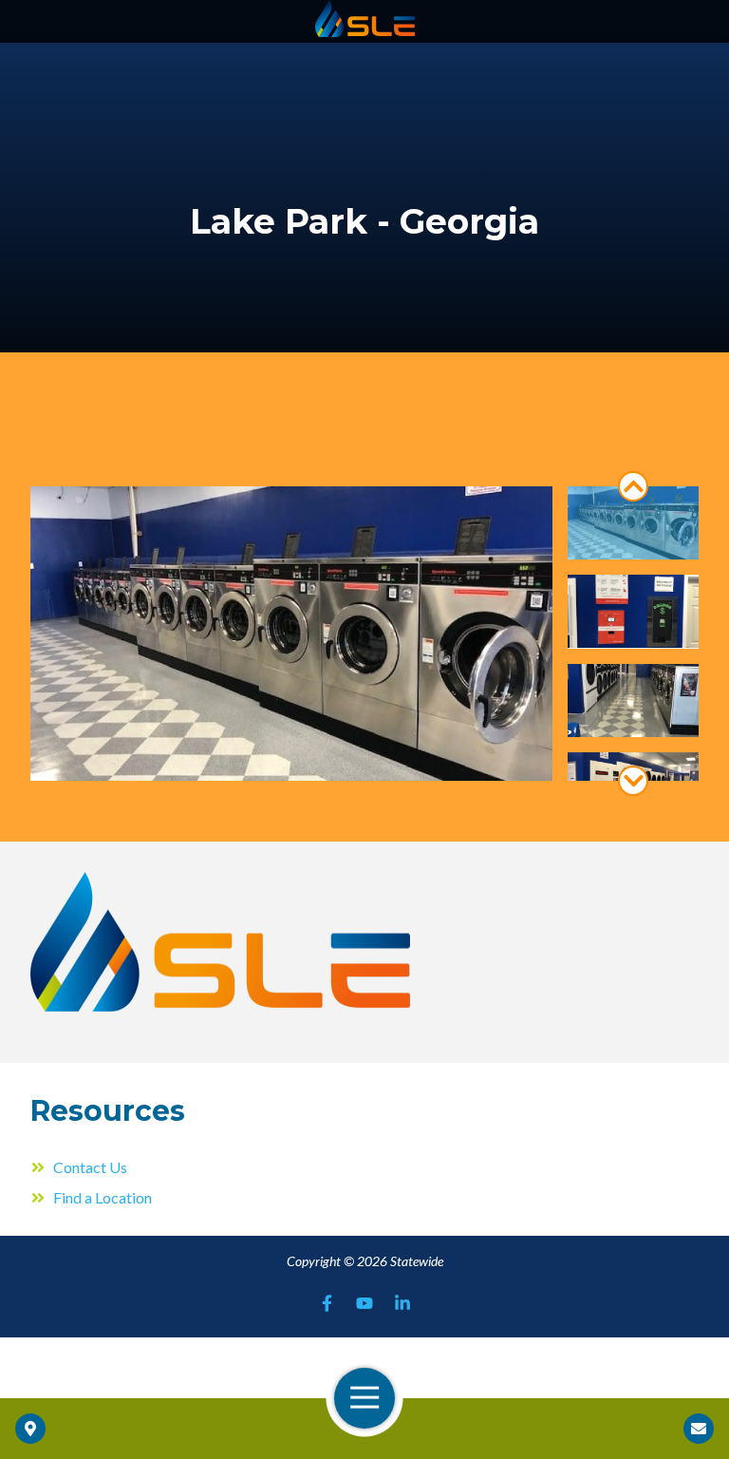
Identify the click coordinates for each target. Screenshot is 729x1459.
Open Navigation (364, 1398)
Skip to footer (62, 51)
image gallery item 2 (633, 700)
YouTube (364, 1303)
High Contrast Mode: (87, 74)
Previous (633, 486)
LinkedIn (402, 1303)
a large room (633, 522)
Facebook (327, 1303)
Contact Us (698, 1428)
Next (633, 781)
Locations (30, 1428)
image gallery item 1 (633, 611)
